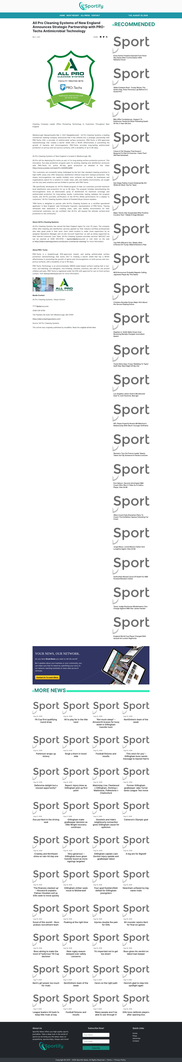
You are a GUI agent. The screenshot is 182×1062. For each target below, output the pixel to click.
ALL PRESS (85, 15)
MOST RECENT (73, 15)
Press (135, 1036)
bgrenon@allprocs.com (76, 239)
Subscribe (96, 1048)
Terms (109, 1060)
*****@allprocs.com (41, 306)
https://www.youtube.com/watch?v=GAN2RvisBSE (53, 168)
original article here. (88, 327)
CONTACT (95, 15)
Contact (136, 1041)
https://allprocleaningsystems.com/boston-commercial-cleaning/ (60, 241)
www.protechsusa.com (53, 273)
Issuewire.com (72, 135)
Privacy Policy (120, 1060)
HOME (62, 15)
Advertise (136, 1038)
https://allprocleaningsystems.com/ (47, 319)
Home (135, 1033)
